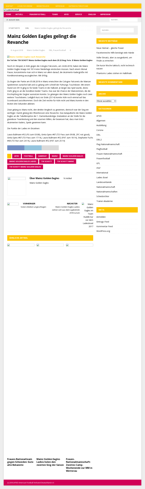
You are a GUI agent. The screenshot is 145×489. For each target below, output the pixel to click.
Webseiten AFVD (43, 6)
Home (8, 14)
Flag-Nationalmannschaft (108, 144)
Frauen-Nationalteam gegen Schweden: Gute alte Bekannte (20, 462)
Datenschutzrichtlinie (78, 6)
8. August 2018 (17, 50)
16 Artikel (67, 178)
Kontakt (9, 6)
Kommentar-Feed (104, 226)
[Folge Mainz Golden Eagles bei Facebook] (34, 187)
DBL (50, 50)
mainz (55, 156)
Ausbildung (101, 125)
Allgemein (100, 120)
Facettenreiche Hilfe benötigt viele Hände (115, 52)
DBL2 (99, 139)
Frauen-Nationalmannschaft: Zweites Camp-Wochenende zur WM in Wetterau (79, 465)
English (92, 14)
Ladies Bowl (102, 177)
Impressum (60, 6)
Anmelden (101, 217)
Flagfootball (101, 149)
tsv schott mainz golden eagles (25, 167)
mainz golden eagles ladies (22, 161)
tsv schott (46, 161)
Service (78, 14)
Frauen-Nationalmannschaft (109, 153)
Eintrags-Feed (102, 221)
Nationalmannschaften (106, 191)
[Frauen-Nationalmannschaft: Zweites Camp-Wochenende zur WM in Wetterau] (79, 350)
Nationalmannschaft (105, 187)
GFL (98, 163)
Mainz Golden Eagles (36, 50)
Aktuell (19, 14)
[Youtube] (138, 6)
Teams (55, 14)
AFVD (66, 14)
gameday (42, 156)
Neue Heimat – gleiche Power (110, 48)
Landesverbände (104, 182)
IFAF (98, 168)
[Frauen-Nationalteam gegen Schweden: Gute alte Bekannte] (20, 350)
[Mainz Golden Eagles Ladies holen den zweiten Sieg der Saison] (50, 350)
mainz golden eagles (73, 156)
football (28, 156)
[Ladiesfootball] (11, 10)
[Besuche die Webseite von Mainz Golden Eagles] (31, 187)
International (102, 172)
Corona (99, 130)
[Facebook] (127, 6)
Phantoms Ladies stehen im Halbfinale (114, 73)
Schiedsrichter (102, 196)
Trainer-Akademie (104, 201)
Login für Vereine (24, 6)
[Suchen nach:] (123, 19)
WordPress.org (103, 231)
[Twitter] (133, 6)
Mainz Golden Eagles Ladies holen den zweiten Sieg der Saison (50, 462)
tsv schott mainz (65, 161)
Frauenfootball (37, 14)
